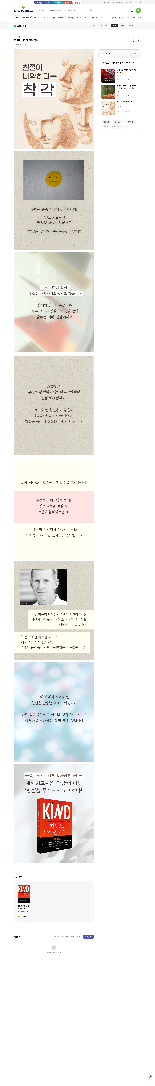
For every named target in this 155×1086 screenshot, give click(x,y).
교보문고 (40, 3)
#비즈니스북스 (116, 126)
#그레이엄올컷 (130, 122)
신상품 (79, 18)
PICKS (86, 18)
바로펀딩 (71, 18)
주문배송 (125, 2)
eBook (49, 3)
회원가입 (106, 2)
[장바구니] (131, 10)
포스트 (115, 26)
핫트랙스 (68, 3)
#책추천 (105, 126)
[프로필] (138, 10)
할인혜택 (121, 18)
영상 (106, 26)
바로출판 (77, 3)
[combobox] (42, 10)
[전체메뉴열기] (16, 17)
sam (58, 3)
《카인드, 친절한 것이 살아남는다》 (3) (117, 63)
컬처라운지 (95, 18)
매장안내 (132, 2)
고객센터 (138, 2)
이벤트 (53, 18)
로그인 (112, 2)
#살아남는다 (117, 122)
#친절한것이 (106, 122)
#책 (125, 126)
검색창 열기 (139, 25)
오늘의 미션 (113, 18)
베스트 (46, 18)
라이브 (100, 26)
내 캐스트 (131, 26)
